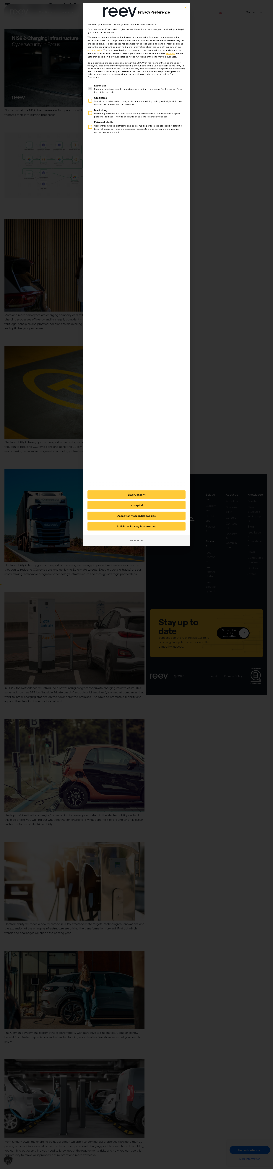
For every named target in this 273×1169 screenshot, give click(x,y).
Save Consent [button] (137, 494)
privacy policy (94, 50)
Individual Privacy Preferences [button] (136, 526)
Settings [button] (170, 53)
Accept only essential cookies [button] (136, 515)
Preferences (137, 540)
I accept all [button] (137, 505)
